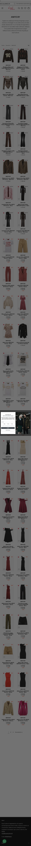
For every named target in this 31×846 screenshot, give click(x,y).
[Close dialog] (29, 412)
